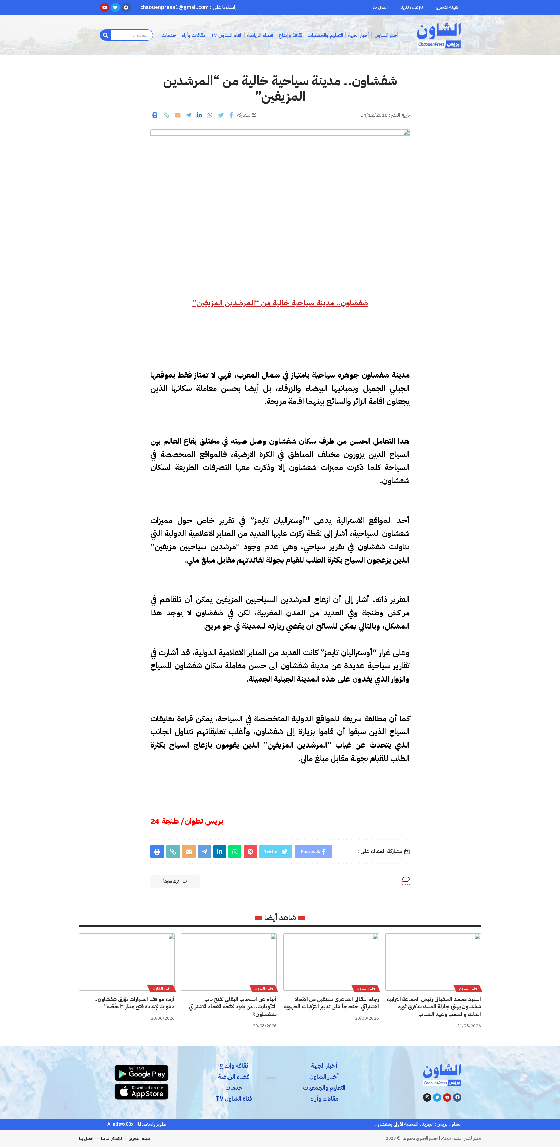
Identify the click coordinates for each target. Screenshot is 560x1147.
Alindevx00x (120, 1124)
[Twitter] (437, 1097)
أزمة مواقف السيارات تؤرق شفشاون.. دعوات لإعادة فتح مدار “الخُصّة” (134, 1003)
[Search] (105, 35)
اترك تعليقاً (171, 881)
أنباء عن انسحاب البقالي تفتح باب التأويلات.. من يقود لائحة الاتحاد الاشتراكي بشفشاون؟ (233, 1006)
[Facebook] (457, 1097)
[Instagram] (427, 1097)
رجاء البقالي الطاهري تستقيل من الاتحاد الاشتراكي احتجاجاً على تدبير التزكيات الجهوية (331, 1003)
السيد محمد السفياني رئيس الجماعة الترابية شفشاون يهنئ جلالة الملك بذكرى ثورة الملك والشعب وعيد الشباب (434, 1006)
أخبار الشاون (468, 988)
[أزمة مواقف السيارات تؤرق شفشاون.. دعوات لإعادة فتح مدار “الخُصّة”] (127, 962)
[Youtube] (447, 1097)
